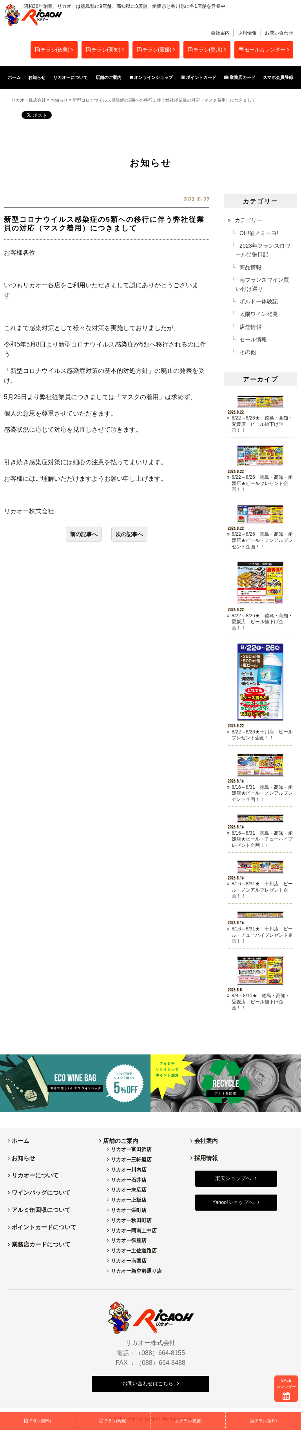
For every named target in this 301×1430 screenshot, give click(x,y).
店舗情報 (250, 327)
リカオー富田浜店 (131, 1149)
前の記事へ (84, 534)
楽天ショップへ (233, 1178)
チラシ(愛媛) (157, 50)
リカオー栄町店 (129, 1210)
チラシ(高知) (106, 50)
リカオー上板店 (129, 1200)
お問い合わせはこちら (147, 1383)
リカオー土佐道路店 (134, 1250)
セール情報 (253, 339)
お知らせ (59, 100)
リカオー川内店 (129, 1170)
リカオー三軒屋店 (131, 1159)
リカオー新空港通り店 (136, 1271)
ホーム (20, 1140)
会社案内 (220, 33)
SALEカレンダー (286, 1383)
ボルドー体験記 (258, 301)
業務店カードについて (41, 1244)
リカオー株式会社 (28, 100)
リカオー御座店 (129, 1240)
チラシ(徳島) (55, 50)
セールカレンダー (265, 50)
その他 (247, 352)
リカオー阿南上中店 (134, 1230)
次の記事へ (129, 534)
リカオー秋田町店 (131, 1220)
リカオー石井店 (129, 1180)
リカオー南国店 (129, 1261)
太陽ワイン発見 (258, 314)
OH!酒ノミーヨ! (258, 233)
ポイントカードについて (44, 1227)
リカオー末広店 (129, 1190)
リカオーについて (35, 1175)
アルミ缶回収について (41, 1209)
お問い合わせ (279, 33)
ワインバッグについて (41, 1192)
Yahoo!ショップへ (233, 1202)
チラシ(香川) (208, 50)
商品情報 (250, 267)
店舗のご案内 (120, 1140)
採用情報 (247, 33)
